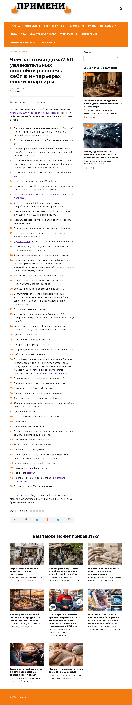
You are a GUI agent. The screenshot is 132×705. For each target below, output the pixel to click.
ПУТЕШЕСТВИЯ (68, 34)
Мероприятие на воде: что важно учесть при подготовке (25, 571)
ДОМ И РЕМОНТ (48, 42)
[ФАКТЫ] (102, 95)
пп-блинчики (41, 440)
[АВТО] (102, 146)
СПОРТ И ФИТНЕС (54, 26)
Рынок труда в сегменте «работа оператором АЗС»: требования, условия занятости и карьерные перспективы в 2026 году (64, 620)
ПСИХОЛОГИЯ (76, 26)
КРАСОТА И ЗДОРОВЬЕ (43, 34)
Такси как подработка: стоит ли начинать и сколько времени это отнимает (27, 672)
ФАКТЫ (92, 26)
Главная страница (18, 51)
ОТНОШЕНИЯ (32, 26)
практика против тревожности (50, 373)
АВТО (14, 34)
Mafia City (50, 181)
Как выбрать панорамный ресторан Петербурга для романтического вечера (25, 617)
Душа (46, 468)
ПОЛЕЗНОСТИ (108, 26)
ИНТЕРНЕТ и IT (89, 34)
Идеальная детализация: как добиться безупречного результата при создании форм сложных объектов (104, 618)
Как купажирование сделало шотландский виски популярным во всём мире (102, 104)
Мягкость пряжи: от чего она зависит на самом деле (66, 670)
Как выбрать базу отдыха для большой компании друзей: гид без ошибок (63, 571)
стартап (31, 473)
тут (15, 176)
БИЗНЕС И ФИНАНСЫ (23, 42)
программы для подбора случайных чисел (33, 113)
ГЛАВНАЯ (16, 26)
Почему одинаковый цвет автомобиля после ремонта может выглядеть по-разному (100, 154)
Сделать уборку (22, 241)
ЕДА (23, 34)
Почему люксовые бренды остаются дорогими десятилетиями (103, 571)
